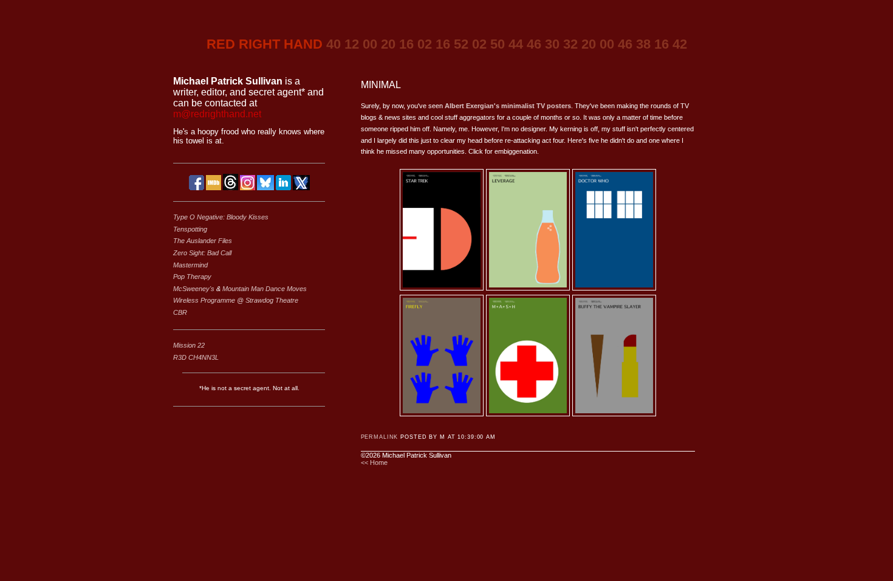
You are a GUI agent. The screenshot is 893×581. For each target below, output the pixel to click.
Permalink (380, 437)
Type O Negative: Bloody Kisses (221, 217)
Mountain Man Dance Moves (264, 288)
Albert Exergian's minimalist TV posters (508, 105)
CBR (180, 312)
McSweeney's (194, 288)
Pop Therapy (192, 276)
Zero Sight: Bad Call (202, 252)
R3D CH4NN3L (196, 357)
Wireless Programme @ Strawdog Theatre (235, 300)
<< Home (374, 462)
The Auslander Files (202, 240)
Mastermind (190, 265)
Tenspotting (190, 229)
